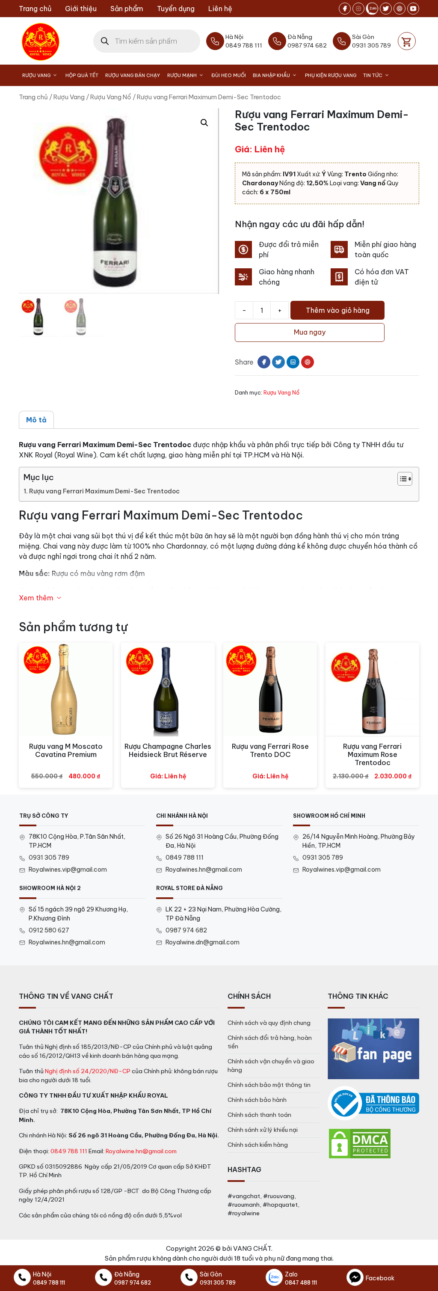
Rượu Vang (36, 75)
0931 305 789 (49, 857)
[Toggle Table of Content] (400, 479)
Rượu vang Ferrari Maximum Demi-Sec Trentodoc (104, 491)
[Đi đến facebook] (345, 9)
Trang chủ (35, 8)
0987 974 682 (186, 930)
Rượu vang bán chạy (132, 75)
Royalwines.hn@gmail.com (204, 869)
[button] (204, 123)
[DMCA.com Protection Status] (360, 1143)
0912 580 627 (49, 930)
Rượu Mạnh (182, 75)
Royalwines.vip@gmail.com (68, 869)
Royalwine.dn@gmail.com (203, 942)
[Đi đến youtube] (413, 9)
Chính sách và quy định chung (269, 1023)
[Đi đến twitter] (386, 9)
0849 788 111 (185, 857)
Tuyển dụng (176, 8)
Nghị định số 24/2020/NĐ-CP (87, 1071)
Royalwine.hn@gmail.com (141, 1151)
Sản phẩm (126, 8)
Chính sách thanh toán (259, 1115)
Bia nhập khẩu (271, 75)
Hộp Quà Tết (81, 75)
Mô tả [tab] (36, 419)
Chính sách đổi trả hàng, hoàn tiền (270, 1042)
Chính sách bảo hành (257, 1100)
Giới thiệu (81, 8)
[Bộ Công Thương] (373, 1103)
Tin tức (372, 75)
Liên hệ (220, 8)
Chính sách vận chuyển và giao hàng (271, 1065)
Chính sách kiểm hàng (258, 1145)
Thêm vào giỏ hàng (338, 310)
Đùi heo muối (228, 75)
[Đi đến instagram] (358, 9)
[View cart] (407, 41)
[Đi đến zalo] (372, 9)
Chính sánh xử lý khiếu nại (263, 1130)
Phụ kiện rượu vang (330, 75)
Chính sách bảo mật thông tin (269, 1085)
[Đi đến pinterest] (399, 9)
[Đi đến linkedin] (293, 362)
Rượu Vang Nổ (110, 97)
